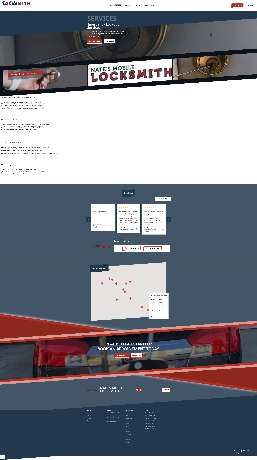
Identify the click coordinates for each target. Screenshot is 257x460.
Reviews (89, 418)
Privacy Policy (250, 453)
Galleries (89, 415)
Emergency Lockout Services (113, 412)
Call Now (250, 5)
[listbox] (128, 219)
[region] (128, 219)
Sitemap (89, 421)
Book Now (166, 389)
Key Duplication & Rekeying (113, 415)
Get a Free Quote (94, 41)
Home (88, 413)
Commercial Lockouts (111, 421)
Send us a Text (238, 5)
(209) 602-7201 (110, 41)
